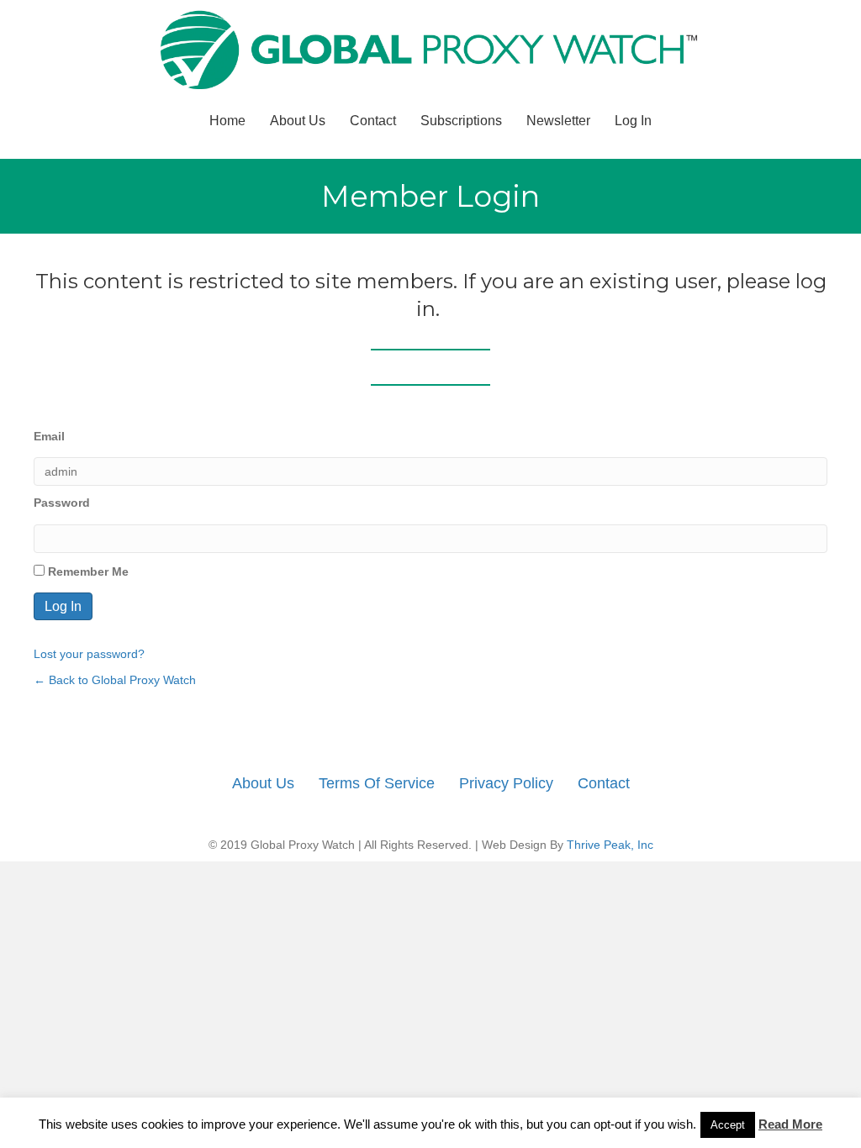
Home (227, 120)
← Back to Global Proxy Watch (115, 680)
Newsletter (558, 120)
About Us (297, 120)
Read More (790, 1124)
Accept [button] (727, 1125)
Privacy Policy (506, 783)
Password (62, 502)
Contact (373, 120)
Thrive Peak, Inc (610, 844)
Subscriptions (461, 120)
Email (49, 436)
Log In (633, 120)
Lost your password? (89, 654)
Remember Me (87, 571)
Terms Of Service (377, 783)
